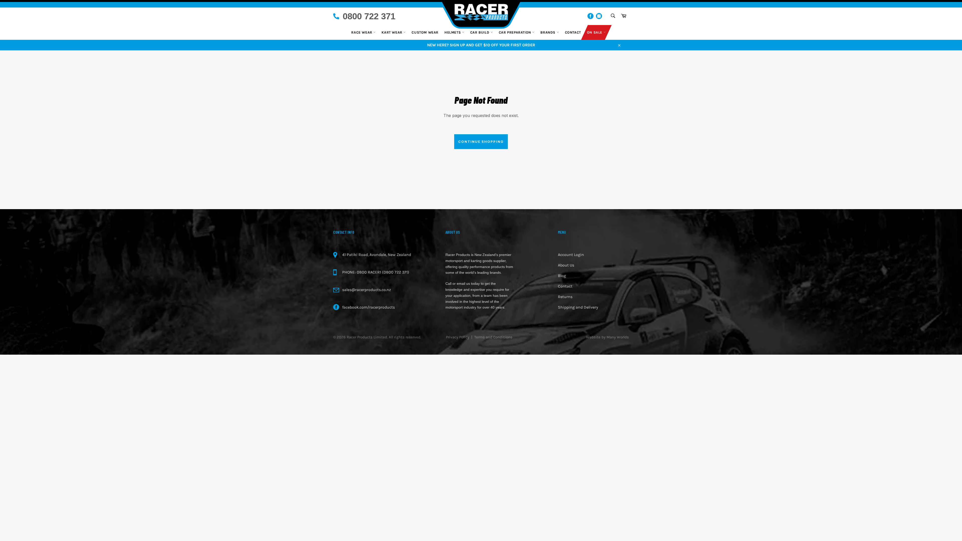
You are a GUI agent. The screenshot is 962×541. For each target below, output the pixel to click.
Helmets (453, 32)
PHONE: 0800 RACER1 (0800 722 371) (375, 272)
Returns (565, 296)
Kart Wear (392, 32)
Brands (548, 32)
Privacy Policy (457, 337)
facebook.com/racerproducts (368, 307)
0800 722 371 (369, 16)
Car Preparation (515, 32)
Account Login (571, 254)
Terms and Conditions (493, 337)
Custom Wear (425, 32)
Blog (562, 275)
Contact (573, 32)
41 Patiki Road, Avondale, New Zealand (376, 254)
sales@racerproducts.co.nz (366, 289)
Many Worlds (618, 337)
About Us (566, 265)
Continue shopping (481, 142)
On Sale (595, 32)
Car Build (480, 32)
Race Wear (362, 32)
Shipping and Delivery (578, 307)
